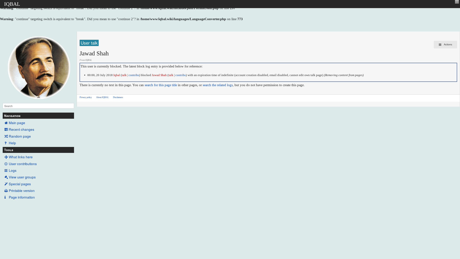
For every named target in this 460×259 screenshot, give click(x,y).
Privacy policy (86, 97)
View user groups (22, 176)
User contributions (23, 163)
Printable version (22, 190)
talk (124, 75)
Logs (13, 170)
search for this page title (161, 85)
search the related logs (218, 85)
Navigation (12, 115)
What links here (21, 156)
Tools (8, 150)
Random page (20, 136)
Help (12, 142)
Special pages (20, 183)
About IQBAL (102, 97)
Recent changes (21, 129)
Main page (17, 122)
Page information (22, 197)
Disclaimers (118, 97)
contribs (134, 75)
